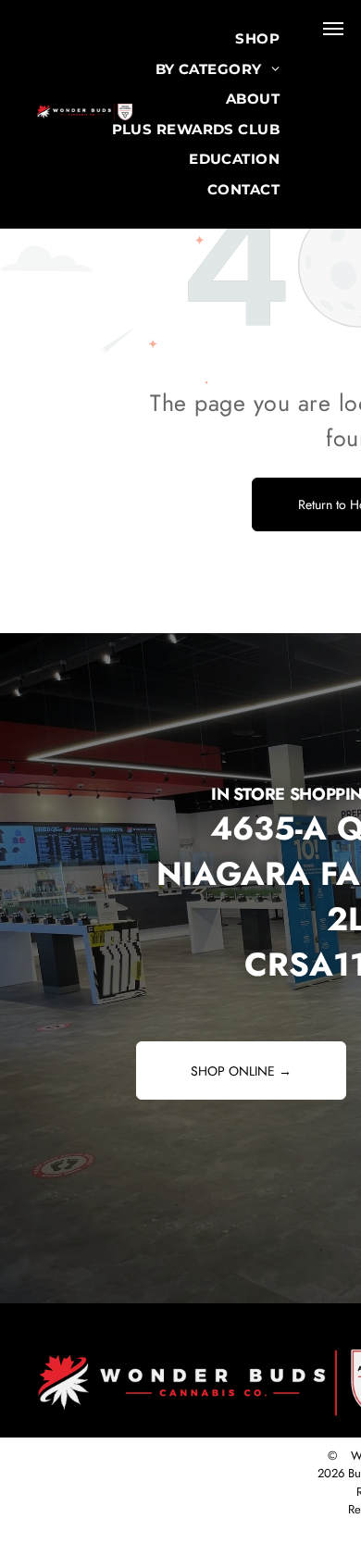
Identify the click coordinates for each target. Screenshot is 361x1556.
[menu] (333, 28)
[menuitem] (257, 39)
